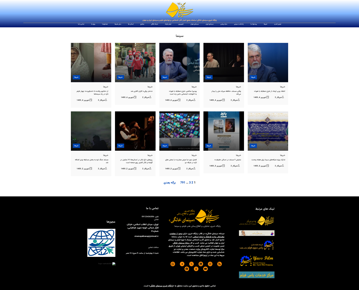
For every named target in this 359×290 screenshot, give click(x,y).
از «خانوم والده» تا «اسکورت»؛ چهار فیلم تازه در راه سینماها (92, 92)
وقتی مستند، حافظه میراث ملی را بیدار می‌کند (226, 92)
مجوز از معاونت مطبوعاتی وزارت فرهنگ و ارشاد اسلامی (197, 235)
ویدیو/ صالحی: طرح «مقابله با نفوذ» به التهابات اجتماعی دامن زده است (183, 92)
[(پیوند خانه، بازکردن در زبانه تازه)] (179, 10)
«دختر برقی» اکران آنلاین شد (142, 91)
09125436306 (148, 216)
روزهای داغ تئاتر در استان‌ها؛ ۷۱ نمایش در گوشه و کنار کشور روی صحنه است (136, 161)
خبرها (253, 77)
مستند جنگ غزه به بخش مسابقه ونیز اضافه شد (91, 161)
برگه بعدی (170, 183)
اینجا (205, 255)
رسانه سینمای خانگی (181, 243)
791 (182, 182)
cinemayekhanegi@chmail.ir (146, 236)
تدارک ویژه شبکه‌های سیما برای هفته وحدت (268, 159)
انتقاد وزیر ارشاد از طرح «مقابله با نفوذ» (269, 91)
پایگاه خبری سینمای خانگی (161, 286)
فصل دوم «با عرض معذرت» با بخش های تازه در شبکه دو (181, 161)
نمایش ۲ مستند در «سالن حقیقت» (227, 159)
